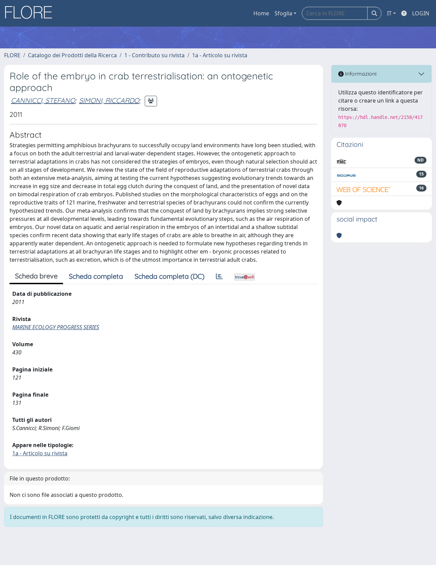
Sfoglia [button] (283, 13)
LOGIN (420, 13)
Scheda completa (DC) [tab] (169, 276)
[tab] (219, 276)
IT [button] (389, 13)
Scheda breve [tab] (36, 276)
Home (261, 13)
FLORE (12, 55)
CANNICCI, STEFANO (43, 100)
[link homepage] (31, 13)
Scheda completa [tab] (96, 276)
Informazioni (360, 73)
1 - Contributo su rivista (154, 55)
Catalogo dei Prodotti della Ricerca (72, 55)
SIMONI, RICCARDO (109, 100)
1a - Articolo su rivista (219, 55)
